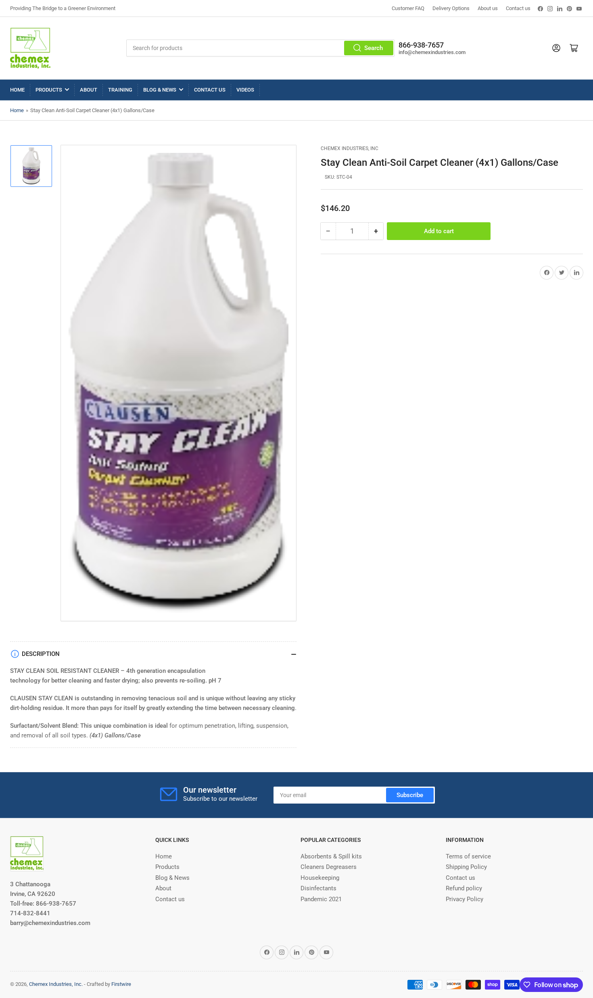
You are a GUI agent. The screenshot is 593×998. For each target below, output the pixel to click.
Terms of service (468, 856)
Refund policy (464, 888)
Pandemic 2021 (321, 899)
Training (120, 90)
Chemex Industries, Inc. (56, 984)
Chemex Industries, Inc (349, 148)
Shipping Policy (466, 867)
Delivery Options (451, 8)
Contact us (518, 8)
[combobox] (260, 48)
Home (17, 90)
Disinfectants (318, 888)
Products (48, 90)
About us (488, 8)
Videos (245, 90)
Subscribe (410, 795)
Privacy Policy (464, 899)
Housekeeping (320, 877)
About (88, 90)
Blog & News (159, 90)
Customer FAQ (408, 8)
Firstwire (121, 984)
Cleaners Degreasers (329, 867)
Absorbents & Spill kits (331, 856)
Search (373, 48)
